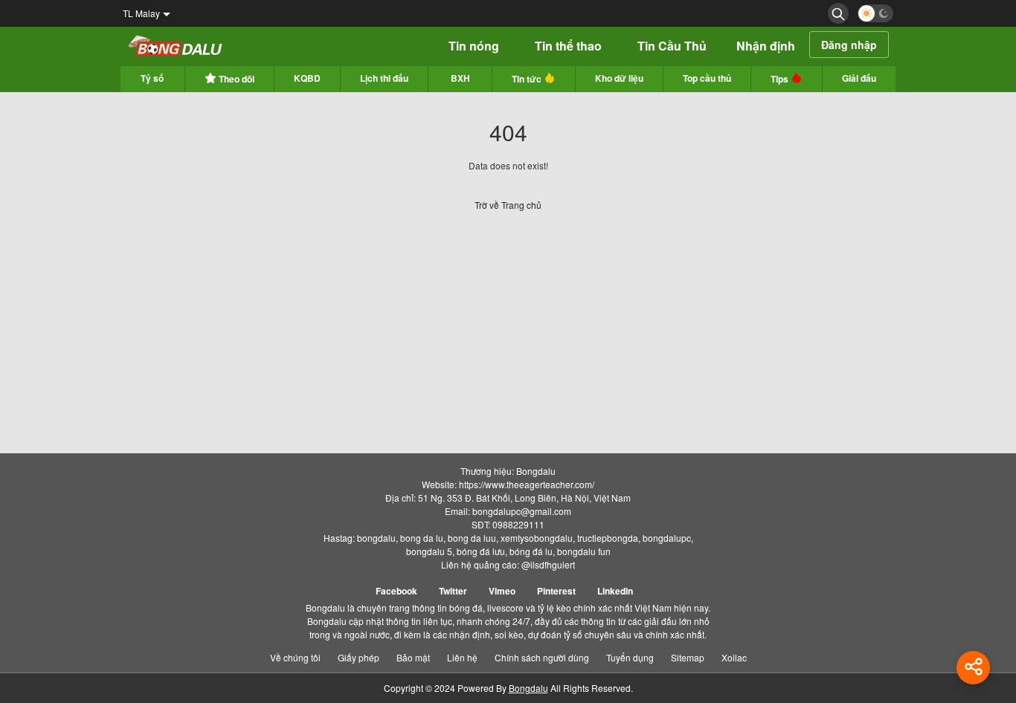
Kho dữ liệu (619, 78)
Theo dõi (235, 78)
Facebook (396, 590)
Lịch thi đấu (384, 78)
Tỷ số (152, 78)
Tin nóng (473, 45)
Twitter (453, 590)
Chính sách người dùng (542, 657)
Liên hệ (462, 657)
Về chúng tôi (295, 657)
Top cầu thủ (707, 78)
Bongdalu (528, 687)
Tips (781, 78)
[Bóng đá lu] (176, 46)
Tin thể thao (568, 45)
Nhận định (765, 45)
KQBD (307, 78)
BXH (460, 78)
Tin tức (528, 78)
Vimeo (502, 590)
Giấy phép (358, 657)
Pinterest (556, 590)
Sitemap (687, 657)
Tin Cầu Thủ (672, 45)
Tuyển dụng (630, 657)
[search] (838, 13)
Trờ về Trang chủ (508, 204)
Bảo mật (413, 657)
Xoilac (734, 657)
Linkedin (615, 590)
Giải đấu (859, 78)
